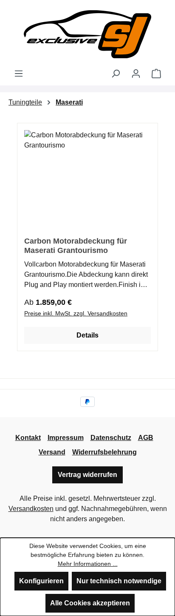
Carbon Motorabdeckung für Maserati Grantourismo (75, 246)
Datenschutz (110, 437)
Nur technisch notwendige (118, 581)
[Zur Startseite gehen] (87, 34)
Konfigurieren (41, 581)
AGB (145, 437)
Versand (52, 452)
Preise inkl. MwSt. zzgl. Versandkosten (75, 313)
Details (87, 335)
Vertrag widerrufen (87, 474)
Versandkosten (31, 508)
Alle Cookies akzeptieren (90, 603)
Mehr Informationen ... (88, 563)
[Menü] (18, 73)
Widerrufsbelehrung (104, 452)
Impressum (66, 437)
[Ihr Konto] (136, 73)
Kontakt (28, 437)
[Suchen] (115, 73)
